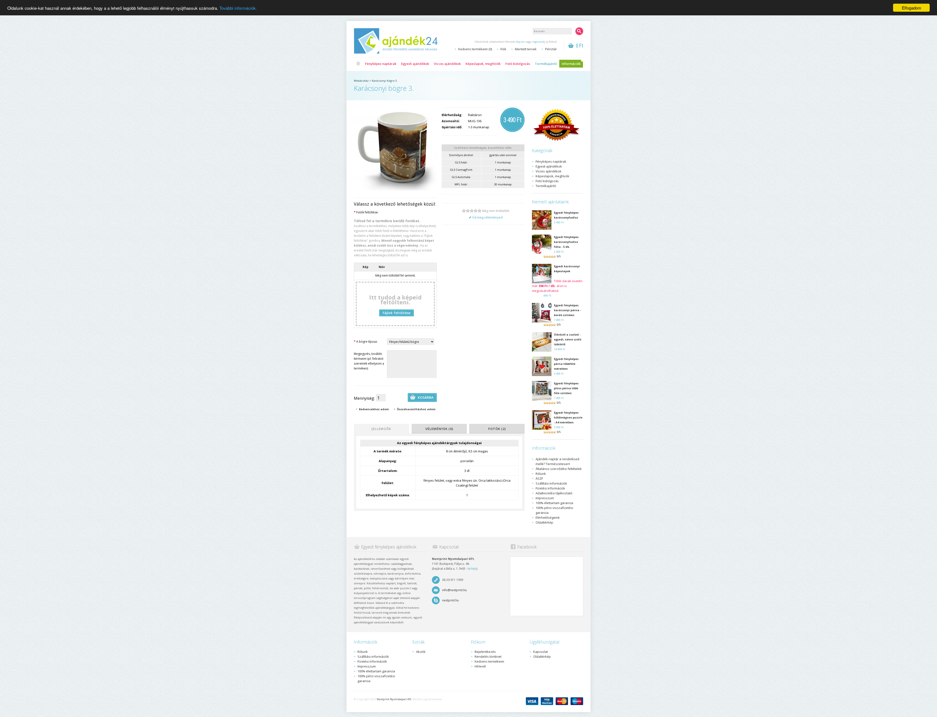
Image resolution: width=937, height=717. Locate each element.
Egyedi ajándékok (415, 63)
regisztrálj (538, 41)
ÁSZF (539, 478)
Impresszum (545, 498)
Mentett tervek (526, 49)
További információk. (238, 8)
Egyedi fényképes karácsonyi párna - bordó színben (567, 310)
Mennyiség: (364, 398)
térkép (472, 569)
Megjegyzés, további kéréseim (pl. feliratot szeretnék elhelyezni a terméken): (369, 361)
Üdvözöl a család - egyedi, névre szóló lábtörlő (567, 339)
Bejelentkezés (485, 651)
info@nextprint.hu (454, 590)
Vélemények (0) (439, 429)
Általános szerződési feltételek (559, 469)
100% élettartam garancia (554, 503)
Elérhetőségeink (548, 517)
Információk (571, 63)
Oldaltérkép (544, 522)
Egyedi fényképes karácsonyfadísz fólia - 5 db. (566, 242)
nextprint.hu (450, 600)
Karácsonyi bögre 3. (384, 80)
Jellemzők (381, 429)
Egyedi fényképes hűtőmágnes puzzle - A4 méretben (568, 417)
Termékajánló (546, 63)
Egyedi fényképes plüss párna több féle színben (566, 388)
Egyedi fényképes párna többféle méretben (566, 363)
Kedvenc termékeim (489, 661)
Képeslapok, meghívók (483, 63)
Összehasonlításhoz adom (416, 409)
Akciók (421, 651)
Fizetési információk (550, 488)
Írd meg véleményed (487, 217)
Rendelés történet (488, 656)
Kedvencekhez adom (374, 409)
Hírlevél (480, 666)
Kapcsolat (540, 651)
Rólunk (541, 473)
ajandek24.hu (358, 64)
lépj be (520, 41)
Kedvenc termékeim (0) (475, 49)
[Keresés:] (579, 31)
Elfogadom (911, 8)
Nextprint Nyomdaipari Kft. (394, 699)
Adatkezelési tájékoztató (554, 493)
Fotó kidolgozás (517, 63)
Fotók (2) (497, 429)
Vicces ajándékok (447, 63)
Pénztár (551, 49)
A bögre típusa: (365, 341)
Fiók (503, 49)
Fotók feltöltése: (366, 212)
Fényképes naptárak (380, 63)
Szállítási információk (551, 483)
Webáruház (361, 80)
